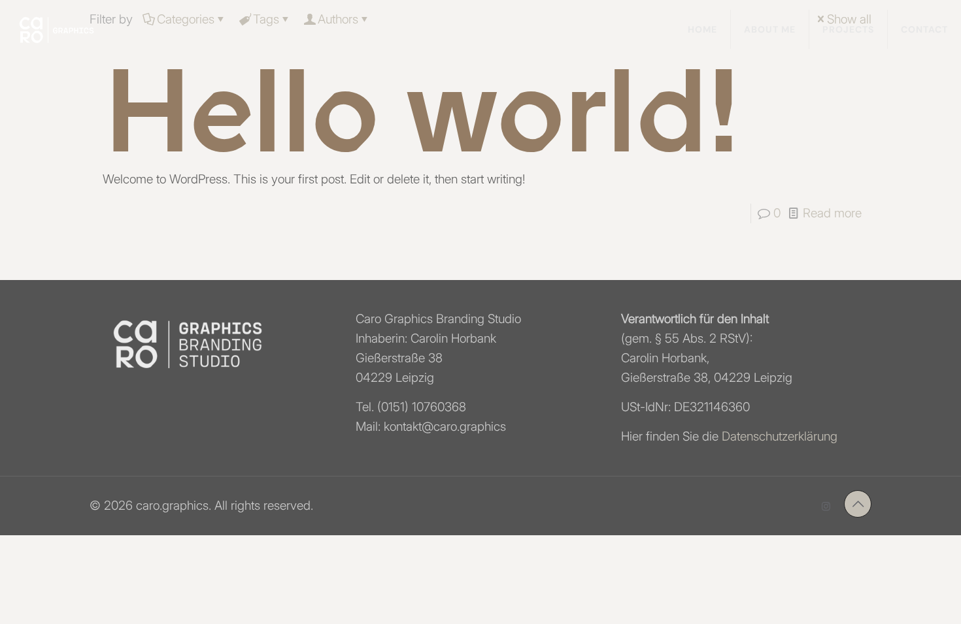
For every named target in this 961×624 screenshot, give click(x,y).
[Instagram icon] (826, 506)
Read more (832, 213)
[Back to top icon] (857, 504)
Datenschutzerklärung (779, 436)
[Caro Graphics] (56, 29)
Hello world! (421, 114)
